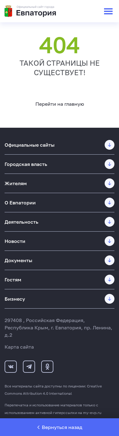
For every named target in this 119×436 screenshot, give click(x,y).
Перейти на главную (59, 104)
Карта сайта (19, 347)
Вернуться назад (62, 427)
